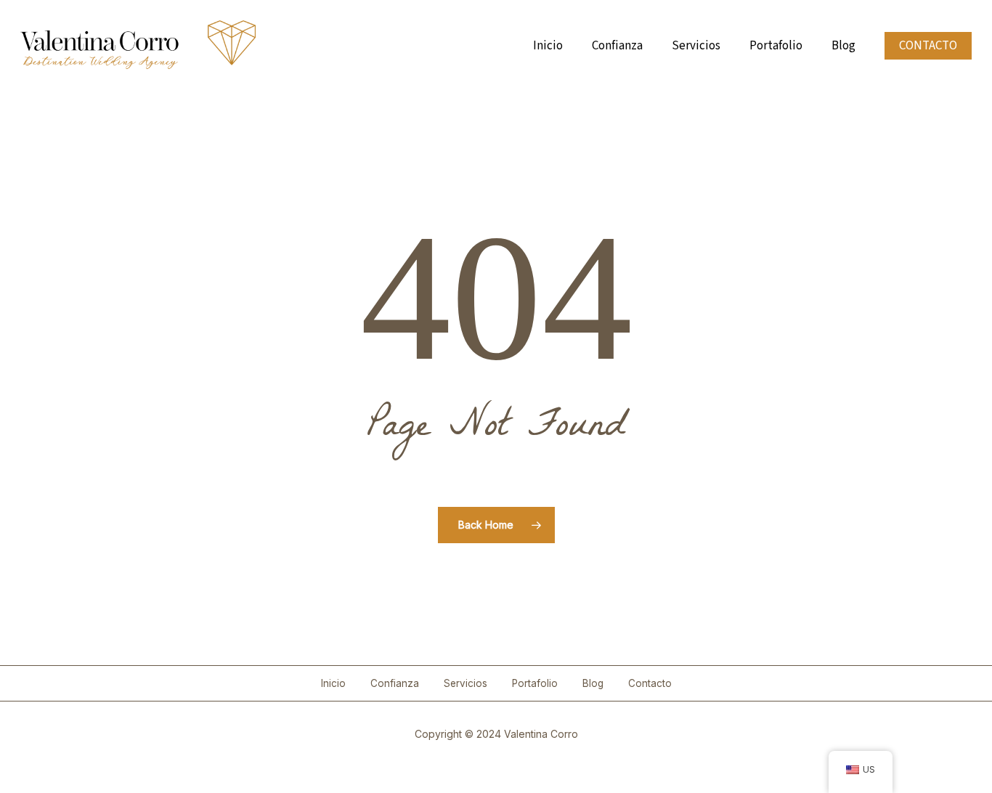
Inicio (333, 683)
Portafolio (535, 683)
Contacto (650, 683)
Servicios (465, 683)
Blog (592, 683)
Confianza (394, 683)
